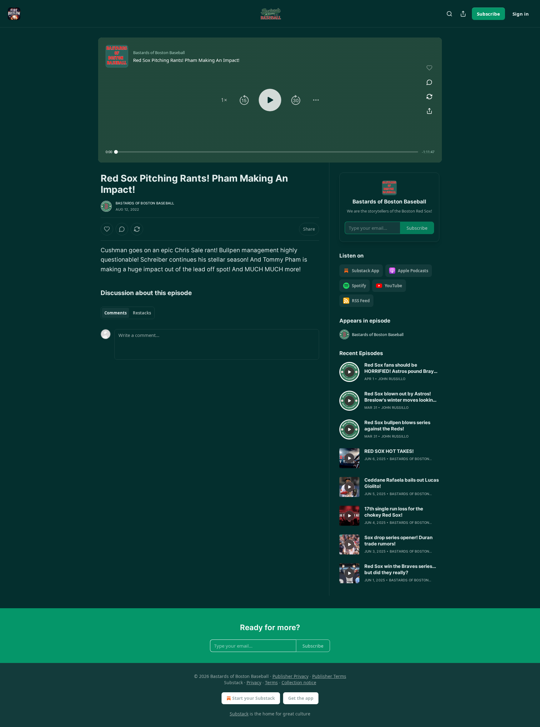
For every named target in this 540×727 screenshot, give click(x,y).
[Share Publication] (463, 14)
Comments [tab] (115, 313)
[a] (349, 372)
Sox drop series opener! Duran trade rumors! (398, 540)
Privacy (254, 682)
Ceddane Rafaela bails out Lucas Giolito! (401, 483)
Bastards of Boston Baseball (145, 203)
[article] (389, 371)
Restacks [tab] (142, 313)
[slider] (267, 152)
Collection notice (299, 682)
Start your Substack (253, 698)
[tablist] (128, 313)
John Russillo (392, 379)
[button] (224, 100)
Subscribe (488, 14)
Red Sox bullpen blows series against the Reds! (397, 425)
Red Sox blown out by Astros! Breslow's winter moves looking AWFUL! (400, 397)
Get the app (300, 698)
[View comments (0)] (429, 82)
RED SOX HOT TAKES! (389, 451)
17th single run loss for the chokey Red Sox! (393, 512)
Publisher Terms (329, 676)
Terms (271, 682)
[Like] (107, 229)
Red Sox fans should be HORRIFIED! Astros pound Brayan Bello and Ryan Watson (401, 368)
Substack (239, 714)
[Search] (449, 14)
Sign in (520, 14)
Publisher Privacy (290, 676)
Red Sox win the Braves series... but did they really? (400, 569)
